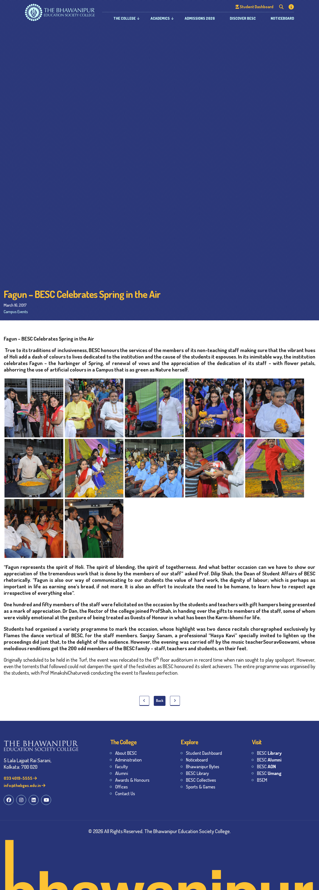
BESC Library (197, 773)
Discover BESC (243, 18)
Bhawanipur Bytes (202, 766)
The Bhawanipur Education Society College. (187, 831)
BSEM (262, 780)
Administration (128, 760)
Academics (160, 18)
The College (124, 18)
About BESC (126, 753)
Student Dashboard (204, 753)
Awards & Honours (132, 780)
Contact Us (125, 793)
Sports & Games (200, 786)
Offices (121, 786)
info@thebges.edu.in (23, 785)
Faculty (121, 766)
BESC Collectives (201, 780)
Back (159, 700)
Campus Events (16, 311)
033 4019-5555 (18, 778)
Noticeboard (282, 18)
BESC (269, 753)
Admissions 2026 (200, 18)
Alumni (121, 773)
